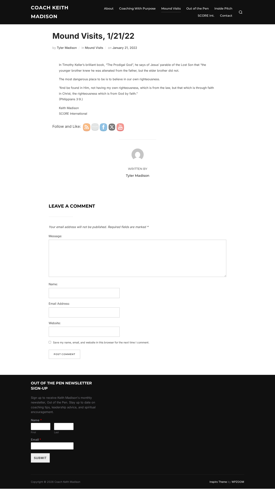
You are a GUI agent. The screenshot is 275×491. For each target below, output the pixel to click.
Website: (55, 323)
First (33, 432)
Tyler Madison (67, 48)
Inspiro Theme (218, 481)
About (109, 8)
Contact (226, 15)
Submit (40, 458)
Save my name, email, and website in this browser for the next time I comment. (101, 342)
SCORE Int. (206, 15)
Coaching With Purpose (137, 8)
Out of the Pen (197, 8)
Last (56, 432)
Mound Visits (171, 8)
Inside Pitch (223, 8)
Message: (55, 236)
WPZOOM (238, 481)
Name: (53, 284)
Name (36, 420)
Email (36, 439)
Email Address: (59, 303)
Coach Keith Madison (49, 12)
